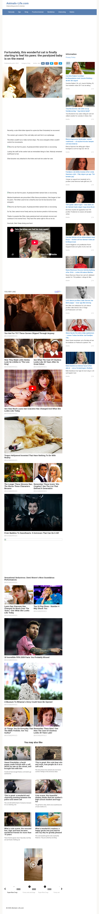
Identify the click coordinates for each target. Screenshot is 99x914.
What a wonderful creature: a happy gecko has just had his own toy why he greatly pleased (48, 830)
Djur (19, 12)
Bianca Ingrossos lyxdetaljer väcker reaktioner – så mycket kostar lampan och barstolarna (80, 141)
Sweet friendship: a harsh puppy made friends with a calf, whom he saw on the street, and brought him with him (17, 765)
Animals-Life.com (17, 3)
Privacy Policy (70, 57)
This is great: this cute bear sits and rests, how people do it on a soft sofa (48, 764)
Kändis (72, 12)
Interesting (62, 12)
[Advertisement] (49, 31)
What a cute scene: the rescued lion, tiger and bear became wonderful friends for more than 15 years (17, 831)
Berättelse (51, 12)
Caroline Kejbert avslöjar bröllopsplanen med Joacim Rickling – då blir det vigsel (79, 78)
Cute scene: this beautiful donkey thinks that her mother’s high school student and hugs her (48, 798)
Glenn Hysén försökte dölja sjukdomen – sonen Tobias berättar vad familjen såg (80, 335)
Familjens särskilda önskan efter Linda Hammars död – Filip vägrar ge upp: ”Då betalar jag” (80, 174)
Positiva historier (38, 12)
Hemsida (11, 12)
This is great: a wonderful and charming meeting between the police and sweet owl (17, 797)
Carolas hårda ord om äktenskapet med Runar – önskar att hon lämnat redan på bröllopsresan (80, 239)
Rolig (26, 12)
